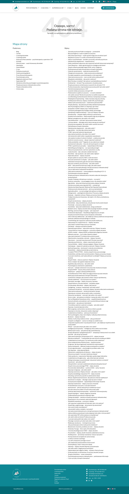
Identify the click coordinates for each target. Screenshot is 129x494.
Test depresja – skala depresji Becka (78, 350)
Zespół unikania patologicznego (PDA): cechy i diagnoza (85, 67)
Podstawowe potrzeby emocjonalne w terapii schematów (85, 69)
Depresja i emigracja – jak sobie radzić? (79, 370)
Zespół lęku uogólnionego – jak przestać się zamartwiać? (85, 405)
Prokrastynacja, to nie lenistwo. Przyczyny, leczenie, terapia (85, 452)
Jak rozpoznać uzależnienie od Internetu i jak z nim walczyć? (86, 403)
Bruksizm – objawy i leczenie (76, 317)
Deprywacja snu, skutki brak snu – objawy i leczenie (83, 222)
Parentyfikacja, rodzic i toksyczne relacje (80, 444)
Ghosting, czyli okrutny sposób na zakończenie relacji (84, 376)
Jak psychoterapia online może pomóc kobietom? (82, 425)
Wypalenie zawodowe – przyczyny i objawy (81, 401)
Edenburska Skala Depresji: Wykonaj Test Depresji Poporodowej (87, 187)
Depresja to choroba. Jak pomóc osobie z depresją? (83, 311)
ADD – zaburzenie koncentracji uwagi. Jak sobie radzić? (84, 165)
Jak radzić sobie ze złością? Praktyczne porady (81, 417)
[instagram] (97, 1)
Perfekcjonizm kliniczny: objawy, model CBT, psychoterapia (85, 100)
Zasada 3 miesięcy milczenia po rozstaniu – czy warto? (84, 179)
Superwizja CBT (58, 8)
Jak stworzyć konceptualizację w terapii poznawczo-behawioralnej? (88, 167)
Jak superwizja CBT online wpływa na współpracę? (83, 415)
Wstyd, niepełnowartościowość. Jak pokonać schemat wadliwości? (88, 377)
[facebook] (94, 1)
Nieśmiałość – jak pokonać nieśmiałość (79, 303)
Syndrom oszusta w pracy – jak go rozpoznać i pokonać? (84, 140)
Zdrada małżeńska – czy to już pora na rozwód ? (82, 279)
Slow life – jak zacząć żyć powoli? (77, 334)
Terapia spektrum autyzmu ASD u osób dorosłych (83, 157)
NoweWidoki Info (18, 489)
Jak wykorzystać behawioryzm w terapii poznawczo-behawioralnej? (88, 411)
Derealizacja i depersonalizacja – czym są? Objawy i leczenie (86, 112)
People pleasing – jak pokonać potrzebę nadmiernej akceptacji (86, 104)
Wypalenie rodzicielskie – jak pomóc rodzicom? (82, 79)
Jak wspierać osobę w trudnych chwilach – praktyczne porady (86, 138)
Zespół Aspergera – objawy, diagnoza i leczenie (82, 393)
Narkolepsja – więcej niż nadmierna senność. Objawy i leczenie (86, 246)
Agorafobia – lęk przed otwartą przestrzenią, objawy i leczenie (86, 183)
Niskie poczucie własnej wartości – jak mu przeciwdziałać (85, 189)
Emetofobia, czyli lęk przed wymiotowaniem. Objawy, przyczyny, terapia (89, 254)
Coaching (45, 8)
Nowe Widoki (20, 67)
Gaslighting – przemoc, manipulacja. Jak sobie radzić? (84, 287)
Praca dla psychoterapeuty (24, 75)
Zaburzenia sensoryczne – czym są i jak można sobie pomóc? (86, 77)
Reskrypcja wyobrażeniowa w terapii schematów (82, 275)
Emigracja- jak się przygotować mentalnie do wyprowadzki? (85, 344)
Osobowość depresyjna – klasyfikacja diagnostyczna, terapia (86, 212)
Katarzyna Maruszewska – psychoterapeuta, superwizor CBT (34, 59)
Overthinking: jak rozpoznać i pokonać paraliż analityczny (85, 220)
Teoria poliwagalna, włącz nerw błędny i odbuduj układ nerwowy (87, 315)
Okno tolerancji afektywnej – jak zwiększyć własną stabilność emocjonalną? (90, 216)
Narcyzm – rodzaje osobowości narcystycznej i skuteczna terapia (87, 267)
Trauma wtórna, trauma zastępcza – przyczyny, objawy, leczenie (87, 230)
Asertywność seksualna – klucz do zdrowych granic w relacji (86, 144)
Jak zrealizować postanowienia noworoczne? (81, 442)
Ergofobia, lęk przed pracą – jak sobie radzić (81, 264)
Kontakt (90, 8)
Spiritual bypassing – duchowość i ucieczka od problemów (85, 248)
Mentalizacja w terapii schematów (78, 126)
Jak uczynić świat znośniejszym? (77, 407)
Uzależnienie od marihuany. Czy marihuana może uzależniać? (86, 340)
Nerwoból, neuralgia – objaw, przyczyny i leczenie (82, 281)
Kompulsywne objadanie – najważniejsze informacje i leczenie (86, 381)
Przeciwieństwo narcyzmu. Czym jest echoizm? (82, 385)
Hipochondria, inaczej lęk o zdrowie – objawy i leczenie (84, 238)
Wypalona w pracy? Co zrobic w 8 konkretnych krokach (84, 57)
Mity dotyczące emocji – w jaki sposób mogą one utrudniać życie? (87, 55)
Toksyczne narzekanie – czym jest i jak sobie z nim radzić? (85, 295)
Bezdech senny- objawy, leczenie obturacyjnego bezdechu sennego (88, 208)
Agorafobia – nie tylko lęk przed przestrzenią (81, 130)
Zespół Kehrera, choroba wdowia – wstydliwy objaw (83, 283)
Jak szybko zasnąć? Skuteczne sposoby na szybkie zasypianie (86, 95)
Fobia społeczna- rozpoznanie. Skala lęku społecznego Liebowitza (87, 356)
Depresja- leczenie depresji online (78, 307)
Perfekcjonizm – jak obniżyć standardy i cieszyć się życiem (85, 434)
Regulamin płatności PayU (24, 79)
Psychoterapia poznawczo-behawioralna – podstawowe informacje (88, 456)
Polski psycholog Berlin (23, 73)
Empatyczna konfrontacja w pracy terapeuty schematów (85, 214)
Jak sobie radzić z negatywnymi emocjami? (80, 448)
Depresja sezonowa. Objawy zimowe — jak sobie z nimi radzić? (86, 372)
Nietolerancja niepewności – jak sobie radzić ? (81, 128)
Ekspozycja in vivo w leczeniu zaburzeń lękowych (82, 399)
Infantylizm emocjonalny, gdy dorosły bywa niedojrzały (84, 161)
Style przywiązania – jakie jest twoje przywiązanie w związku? (86, 346)
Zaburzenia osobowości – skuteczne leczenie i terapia (84, 291)
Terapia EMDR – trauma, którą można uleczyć (81, 269)
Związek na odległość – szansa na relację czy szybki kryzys (85, 321)
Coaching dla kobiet (22, 55)
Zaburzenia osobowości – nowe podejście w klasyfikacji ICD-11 (87, 171)
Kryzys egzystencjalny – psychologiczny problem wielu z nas (86, 348)
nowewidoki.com (67, 489)
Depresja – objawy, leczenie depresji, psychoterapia (83, 446)
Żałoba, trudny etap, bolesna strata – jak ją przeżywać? (84, 319)
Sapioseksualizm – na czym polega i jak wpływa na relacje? (85, 191)
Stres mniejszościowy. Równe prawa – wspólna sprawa (84, 342)
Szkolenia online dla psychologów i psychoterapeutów (32, 83)
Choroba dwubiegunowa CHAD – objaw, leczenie (83, 430)
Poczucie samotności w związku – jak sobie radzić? (83, 159)
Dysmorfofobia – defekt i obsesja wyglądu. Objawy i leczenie (86, 244)
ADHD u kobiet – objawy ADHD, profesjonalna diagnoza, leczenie (87, 232)
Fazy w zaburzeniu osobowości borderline (80, 169)
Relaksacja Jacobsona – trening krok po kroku (81, 423)
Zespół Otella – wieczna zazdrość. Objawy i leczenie (83, 260)
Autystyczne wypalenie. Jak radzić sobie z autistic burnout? (85, 124)
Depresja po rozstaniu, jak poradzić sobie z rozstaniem (84, 293)
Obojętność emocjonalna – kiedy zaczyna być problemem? (85, 73)
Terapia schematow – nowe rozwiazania (80, 454)
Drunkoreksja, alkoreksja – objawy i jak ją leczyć (82, 285)
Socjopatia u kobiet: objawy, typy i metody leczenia (83, 108)
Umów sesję (20, 89)
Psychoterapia (31, 8)
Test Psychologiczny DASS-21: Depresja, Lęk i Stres (83, 106)
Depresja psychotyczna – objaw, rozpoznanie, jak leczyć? (85, 242)
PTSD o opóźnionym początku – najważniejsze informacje (85, 146)
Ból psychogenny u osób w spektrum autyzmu (81, 53)
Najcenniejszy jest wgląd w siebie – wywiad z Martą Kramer (85, 450)
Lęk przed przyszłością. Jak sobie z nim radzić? (81, 134)
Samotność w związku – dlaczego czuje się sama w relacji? (85, 379)
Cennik (83, 8)
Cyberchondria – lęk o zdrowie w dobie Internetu (82, 152)
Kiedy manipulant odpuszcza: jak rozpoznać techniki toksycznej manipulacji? (91, 63)
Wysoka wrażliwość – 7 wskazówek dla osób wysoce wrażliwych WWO (89, 338)
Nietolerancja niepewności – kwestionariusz (81, 61)
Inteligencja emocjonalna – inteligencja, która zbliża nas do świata (87, 328)
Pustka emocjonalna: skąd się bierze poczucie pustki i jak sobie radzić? (89, 87)
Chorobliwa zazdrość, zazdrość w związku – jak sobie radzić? (86, 305)
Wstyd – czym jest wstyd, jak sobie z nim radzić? (82, 326)
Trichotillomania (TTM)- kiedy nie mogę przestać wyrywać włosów (88, 273)
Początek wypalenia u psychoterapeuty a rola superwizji (85, 75)
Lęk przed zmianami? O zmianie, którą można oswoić (83, 236)
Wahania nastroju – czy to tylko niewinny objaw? (82, 234)
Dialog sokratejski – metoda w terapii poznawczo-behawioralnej (87, 397)
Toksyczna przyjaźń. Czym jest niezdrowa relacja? (82, 354)
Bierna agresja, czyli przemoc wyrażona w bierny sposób (84, 309)
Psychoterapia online (22, 77)
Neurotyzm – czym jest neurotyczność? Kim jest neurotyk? (85, 240)
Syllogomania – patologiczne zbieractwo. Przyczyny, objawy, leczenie (88, 193)
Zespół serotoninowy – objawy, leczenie (80, 201)
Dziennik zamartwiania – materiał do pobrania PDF (83, 71)
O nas (69, 8)
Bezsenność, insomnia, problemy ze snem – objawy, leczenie (86, 427)
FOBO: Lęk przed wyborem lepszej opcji (80, 132)
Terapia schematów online (24, 87)
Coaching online (21, 57)
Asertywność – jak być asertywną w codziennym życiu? (84, 387)
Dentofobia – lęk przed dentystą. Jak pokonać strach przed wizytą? (88, 203)
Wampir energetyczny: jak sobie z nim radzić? (81, 118)
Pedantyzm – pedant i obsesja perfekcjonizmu (81, 271)
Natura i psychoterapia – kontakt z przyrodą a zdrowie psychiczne (87, 59)
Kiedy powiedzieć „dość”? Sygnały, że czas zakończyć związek (86, 142)
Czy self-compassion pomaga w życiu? (79, 440)
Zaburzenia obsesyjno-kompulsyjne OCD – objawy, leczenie (86, 336)
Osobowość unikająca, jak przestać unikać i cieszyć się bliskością (87, 277)
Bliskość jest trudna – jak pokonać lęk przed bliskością (84, 330)
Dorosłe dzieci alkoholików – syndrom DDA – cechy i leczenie (86, 368)
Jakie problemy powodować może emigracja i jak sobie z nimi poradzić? (89, 413)
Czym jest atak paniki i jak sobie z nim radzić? (81, 419)
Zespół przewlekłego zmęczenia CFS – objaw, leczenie (84, 374)
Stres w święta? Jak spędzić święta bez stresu (81, 262)
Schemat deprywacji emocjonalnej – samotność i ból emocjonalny (87, 391)
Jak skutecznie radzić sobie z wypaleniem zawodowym (84, 136)
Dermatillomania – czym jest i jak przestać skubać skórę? (85, 120)
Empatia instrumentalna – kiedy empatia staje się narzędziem (86, 116)
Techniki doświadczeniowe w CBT (78, 89)
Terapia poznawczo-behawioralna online (28, 85)
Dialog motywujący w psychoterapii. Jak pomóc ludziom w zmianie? (88, 360)
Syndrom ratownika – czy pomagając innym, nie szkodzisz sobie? (87, 181)
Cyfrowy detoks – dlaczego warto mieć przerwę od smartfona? (86, 122)
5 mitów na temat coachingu (76, 438)
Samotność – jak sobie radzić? (77, 362)
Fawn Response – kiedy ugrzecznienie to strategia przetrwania (86, 65)
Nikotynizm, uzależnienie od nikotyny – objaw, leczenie (84, 352)
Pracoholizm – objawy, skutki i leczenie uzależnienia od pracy (86, 432)
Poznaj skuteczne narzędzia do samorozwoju (81, 436)
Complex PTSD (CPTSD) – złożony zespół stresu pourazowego (86, 252)
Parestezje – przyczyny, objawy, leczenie (80, 205)
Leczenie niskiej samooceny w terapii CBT (80, 91)
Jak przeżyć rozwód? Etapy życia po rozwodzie (82, 224)
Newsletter (19, 65)
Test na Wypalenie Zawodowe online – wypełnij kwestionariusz (87, 299)
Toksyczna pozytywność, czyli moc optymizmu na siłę (84, 150)
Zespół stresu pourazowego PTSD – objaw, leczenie (83, 366)
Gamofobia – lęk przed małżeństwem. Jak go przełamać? (85, 207)
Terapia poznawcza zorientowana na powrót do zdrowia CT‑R (86, 85)
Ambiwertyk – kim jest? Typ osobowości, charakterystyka (85, 83)
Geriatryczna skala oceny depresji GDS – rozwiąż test (84, 185)
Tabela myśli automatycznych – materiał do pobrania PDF (85, 102)
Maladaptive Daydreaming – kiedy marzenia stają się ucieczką (86, 99)
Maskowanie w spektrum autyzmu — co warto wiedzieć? (85, 93)
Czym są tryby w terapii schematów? (79, 458)
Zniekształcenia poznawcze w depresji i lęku (81, 395)
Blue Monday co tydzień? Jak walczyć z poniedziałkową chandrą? (87, 81)
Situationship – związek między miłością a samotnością (84, 114)
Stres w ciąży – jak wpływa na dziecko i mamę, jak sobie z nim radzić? (88, 297)
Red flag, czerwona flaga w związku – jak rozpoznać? (83, 210)
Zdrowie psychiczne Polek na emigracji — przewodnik (84, 51)
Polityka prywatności (22, 71)
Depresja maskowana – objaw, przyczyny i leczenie (83, 383)
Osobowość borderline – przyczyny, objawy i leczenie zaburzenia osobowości (91, 289)
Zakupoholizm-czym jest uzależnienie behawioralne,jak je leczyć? (87, 364)
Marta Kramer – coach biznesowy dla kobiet (29, 63)
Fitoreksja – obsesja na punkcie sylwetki (80, 226)
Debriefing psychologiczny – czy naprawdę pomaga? (83, 148)
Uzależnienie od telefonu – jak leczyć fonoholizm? (82, 313)
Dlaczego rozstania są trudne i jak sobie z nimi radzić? (84, 421)
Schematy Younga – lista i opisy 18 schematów (82, 429)
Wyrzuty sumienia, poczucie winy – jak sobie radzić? (83, 163)
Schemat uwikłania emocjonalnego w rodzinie (81, 218)
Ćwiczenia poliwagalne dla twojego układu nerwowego (84, 110)
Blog (77, 8)
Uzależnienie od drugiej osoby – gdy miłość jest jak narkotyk (86, 358)
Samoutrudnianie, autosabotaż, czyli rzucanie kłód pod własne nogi (88, 301)
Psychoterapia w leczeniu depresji (78, 173)
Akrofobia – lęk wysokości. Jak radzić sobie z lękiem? (83, 153)
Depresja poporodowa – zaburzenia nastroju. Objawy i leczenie (87, 228)
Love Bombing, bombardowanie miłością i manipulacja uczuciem (87, 97)
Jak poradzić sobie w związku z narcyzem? (80, 409)
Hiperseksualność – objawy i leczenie (79, 155)
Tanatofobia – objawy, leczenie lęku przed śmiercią (83, 250)
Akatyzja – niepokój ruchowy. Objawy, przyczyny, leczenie (85, 195)
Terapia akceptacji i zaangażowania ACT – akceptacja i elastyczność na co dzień (91, 332)
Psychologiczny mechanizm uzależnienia (80, 265)
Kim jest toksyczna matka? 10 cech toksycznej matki (83, 389)
